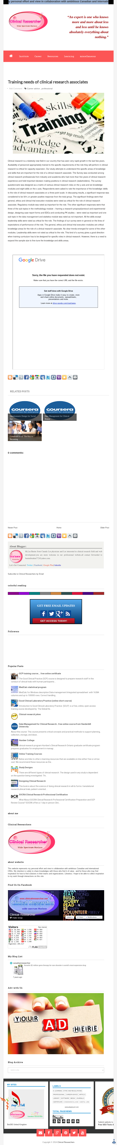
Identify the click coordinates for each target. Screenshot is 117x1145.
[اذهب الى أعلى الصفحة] (114, 1141)
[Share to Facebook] (26, 377)
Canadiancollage (71, 1102)
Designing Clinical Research (32, 781)
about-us (32, 67)
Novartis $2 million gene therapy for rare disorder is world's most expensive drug (55, 965)
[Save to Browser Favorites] (64, 377)
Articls (82, 1094)
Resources (52, 56)
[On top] (69, 377)
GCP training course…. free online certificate (40, 673)
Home (59, 528)
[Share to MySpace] (42, 377)
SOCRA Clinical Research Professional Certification (43, 794)
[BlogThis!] (10, 377)
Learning (69, 56)
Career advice (33, 88)
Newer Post (12, 528)
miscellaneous (88, 56)
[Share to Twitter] (48, 377)
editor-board (15, 67)
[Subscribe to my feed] (67, 616)
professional (47, 88)
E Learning (57, 1091)
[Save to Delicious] (15, 377)
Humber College (26, 740)
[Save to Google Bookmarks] (32, 377)
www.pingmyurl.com (72, 1107)
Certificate (57, 1102)
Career (38, 56)
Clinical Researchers (66, 1142)
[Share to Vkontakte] (53, 377)
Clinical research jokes (30, 714)
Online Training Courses (30, 754)
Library (56, 1098)
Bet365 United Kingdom (17, 1124)
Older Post (104, 528)
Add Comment (15, 88)
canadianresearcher (21, 963)
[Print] (75, 377)
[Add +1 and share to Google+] (37, 377)
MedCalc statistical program (32, 687)
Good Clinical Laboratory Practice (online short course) (45, 701)
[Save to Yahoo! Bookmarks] (59, 377)
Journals (80, 1098)
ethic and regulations (72, 1091)
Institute (24, 56)
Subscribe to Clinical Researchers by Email (26, 574)
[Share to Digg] (21, 377)
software (65, 1098)
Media (72, 1098)
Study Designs (26, 767)
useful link (84, 1102)
